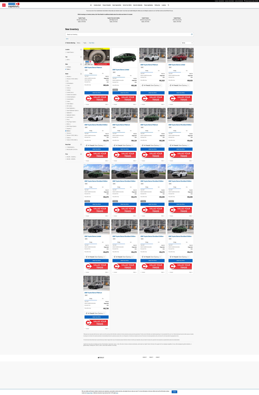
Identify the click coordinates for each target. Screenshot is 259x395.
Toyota (84, 43)
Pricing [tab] (90, 73)
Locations (164, 5)
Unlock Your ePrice (97, 92)
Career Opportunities (116, 5)
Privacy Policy (89, 393)
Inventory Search (97, 5)
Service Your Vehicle (127, 5)
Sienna (78, 43)
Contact (144, 357)
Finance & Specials (107, 5)
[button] (97, 70)
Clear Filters (91, 43)
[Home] (4, 5)
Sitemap (157, 357)
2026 (67, 39)
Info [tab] (102, 73)
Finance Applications (148, 5)
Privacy (150, 357)
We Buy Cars (157, 5)
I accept (174, 391)
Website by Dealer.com (101, 357)
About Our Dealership (137, 5)
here (117, 393)
